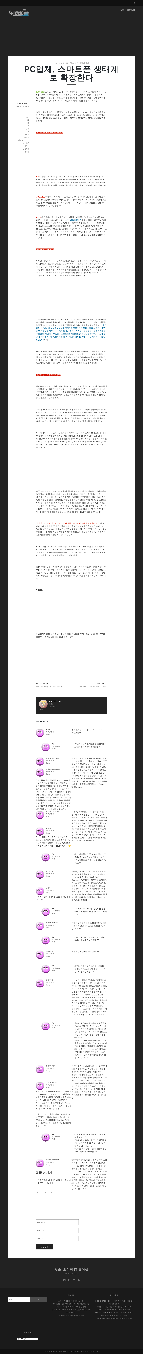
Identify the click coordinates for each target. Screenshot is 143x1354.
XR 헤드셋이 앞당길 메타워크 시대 (71, 1315)
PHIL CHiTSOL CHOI (48, 707)
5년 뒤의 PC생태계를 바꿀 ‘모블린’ (93, 687)
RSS (122, 10)
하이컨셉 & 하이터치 (52, 758)
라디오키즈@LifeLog (53, 769)
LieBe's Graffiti (52, 1160)
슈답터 (48, 888)
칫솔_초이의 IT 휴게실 (71, 1269)
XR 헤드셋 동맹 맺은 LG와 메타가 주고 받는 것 (71, 1304)
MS (28, 126)
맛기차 (100, 1310)
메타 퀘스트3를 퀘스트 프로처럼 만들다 (71, 1307)
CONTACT (131, 10)
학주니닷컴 (49, 871)
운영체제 (26, 149)
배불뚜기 (49, 729)
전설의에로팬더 (50, 1066)
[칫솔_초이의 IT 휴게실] (19, 15)
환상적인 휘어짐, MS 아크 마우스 (49, 687)
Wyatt (48, 828)
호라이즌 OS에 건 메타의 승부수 (70, 1301)
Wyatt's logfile (52, 811)
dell (28, 120)
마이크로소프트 (23, 140)
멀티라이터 (49, 980)
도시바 (26, 134)
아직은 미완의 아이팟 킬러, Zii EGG (117, 1307)
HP (28, 123)
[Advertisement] (71, 39)
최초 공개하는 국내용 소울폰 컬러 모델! (116, 1318)
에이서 (26, 146)
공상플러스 (49, 951)
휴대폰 (26, 152)
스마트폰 (26, 143)
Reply (48, 734)
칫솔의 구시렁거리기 (79, 63)
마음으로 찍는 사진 (52, 1082)
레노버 (26, 137)
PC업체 (26, 129)
